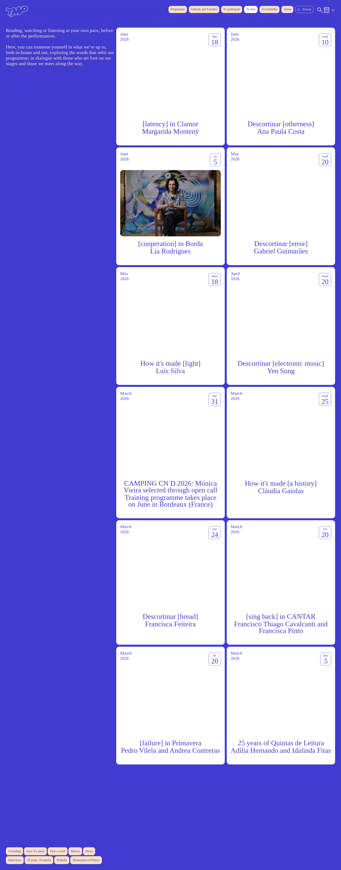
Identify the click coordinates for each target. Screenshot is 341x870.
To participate (231, 9)
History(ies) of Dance (86, 860)
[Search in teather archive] (319, 11)
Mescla (75, 851)
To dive (251, 9)
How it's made (35, 851)
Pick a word (57, 851)
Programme (177, 9)
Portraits (62, 860)
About (287, 9)
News (89, 851)
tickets (306, 9)
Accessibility (269, 9)
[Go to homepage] (17, 16)
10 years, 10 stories (39, 860)
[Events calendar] (326, 11)
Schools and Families (204, 9)
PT (333, 10)
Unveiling (14, 851)
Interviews (14, 860)
